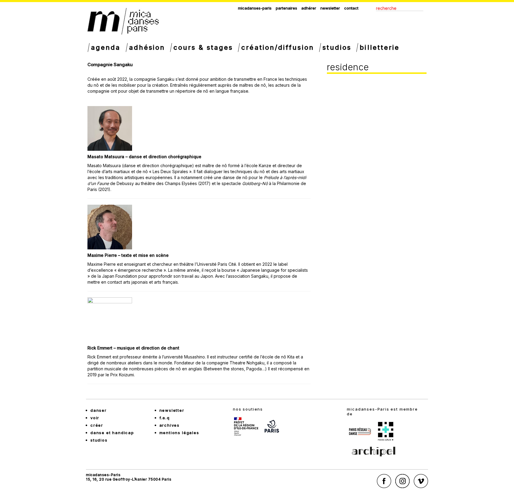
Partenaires (286, 8)
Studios (337, 47)
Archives (169, 425)
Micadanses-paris (255, 8)
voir (94, 417)
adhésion (147, 47)
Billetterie (379, 47)
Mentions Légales (179, 432)
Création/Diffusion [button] (277, 47)
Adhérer (308, 8)
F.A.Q (164, 417)
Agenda (106, 47)
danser (98, 410)
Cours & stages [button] (203, 47)
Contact (351, 8)
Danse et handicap (112, 432)
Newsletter (330, 8)
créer (96, 425)
